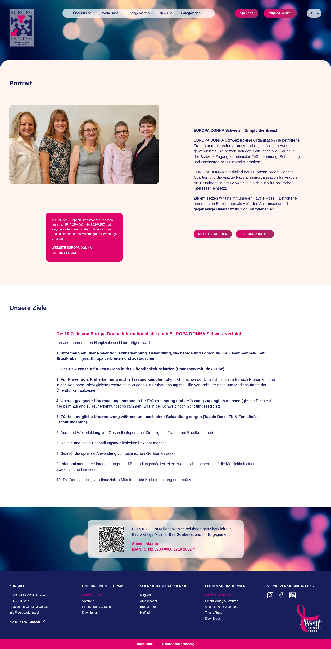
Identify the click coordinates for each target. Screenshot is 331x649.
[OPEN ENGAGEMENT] (149, 13)
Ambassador (148, 601)
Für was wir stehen (218, 595)
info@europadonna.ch (24, 612)
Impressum (144, 644)
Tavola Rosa (213, 612)
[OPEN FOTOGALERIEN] (203, 13)
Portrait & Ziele (92, 595)
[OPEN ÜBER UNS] (89, 13)
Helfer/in (146, 612)
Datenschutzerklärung (178, 644)
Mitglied (145, 595)
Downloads (90, 612)
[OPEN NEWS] (171, 13)
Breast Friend (149, 606)
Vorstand (88, 601)
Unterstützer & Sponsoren (222, 606)
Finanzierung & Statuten (98, 606)
